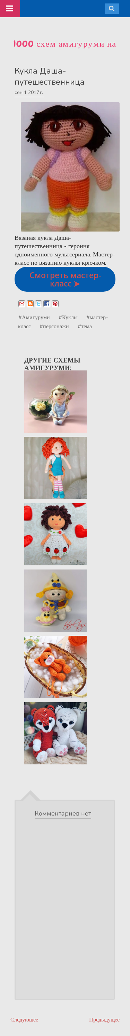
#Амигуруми (34, 317)
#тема (85, 326)
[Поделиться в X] (38, 303)
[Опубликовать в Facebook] (46, 303)
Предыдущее (104, 1020)
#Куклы (68, 317)
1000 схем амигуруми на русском (65, 49)
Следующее (24, 1020)
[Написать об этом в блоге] (30, 303)
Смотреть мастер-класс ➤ (65, 279)
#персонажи (54, 326)
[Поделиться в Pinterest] (55, 303)
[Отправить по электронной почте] (21, 303)
